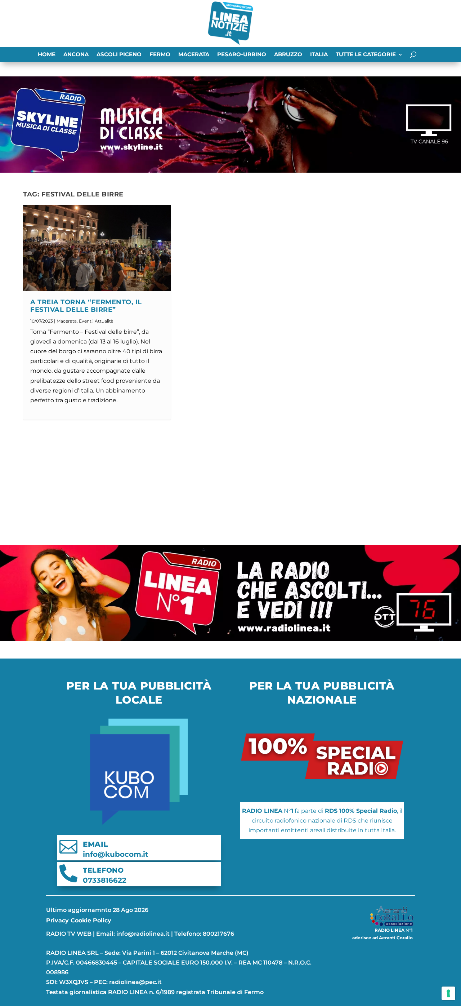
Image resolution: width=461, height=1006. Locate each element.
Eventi (86, 321)
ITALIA (319, 55)
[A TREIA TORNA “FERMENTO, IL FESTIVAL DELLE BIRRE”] (97, 248)
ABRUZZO (288, 55)
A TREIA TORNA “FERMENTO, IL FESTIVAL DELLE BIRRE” (86, 306)
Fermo (159, 55)
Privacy (57, 920)
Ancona (76, 55)
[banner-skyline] (230, 170)
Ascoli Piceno (119, 55)
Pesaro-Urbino (241, 55)
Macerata (193, 55)
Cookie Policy (91, 920)
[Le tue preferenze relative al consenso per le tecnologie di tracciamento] (448, 993)
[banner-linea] (230, 639)
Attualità (104, 321)
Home (46, 55)
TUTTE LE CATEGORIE (366, 55)
